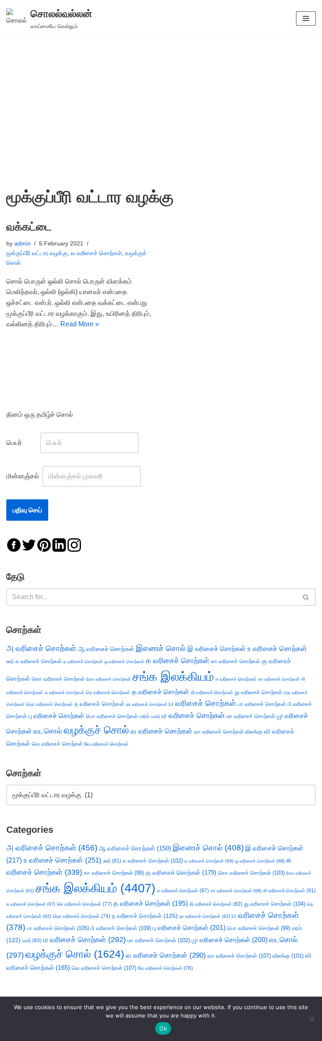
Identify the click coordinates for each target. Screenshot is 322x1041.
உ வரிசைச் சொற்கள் (277, 649)
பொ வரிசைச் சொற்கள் (112, 716)
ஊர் (10, 661)
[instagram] (74, 544)
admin (22, 243)
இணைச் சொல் (161, 648)
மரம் (145, 716)
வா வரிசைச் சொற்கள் (219, 731)
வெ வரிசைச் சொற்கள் (57, 744)
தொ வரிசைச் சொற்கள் (49, 704)
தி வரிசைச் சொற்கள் (212, 692)
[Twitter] (28, 544)
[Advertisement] (161, 99)
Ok (163, 1028)
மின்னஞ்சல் (23, 476)
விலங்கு (253, 731)
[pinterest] (44, 544)
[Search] (306, 597)
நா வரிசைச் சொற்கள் (146, 704)
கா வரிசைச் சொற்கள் (235, 661)
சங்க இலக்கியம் (173, 676)
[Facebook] (13, 544)
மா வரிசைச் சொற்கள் (250, 716)
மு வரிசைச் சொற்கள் (229, 939)
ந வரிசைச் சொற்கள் (100, 704)
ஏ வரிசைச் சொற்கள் (83, 661)
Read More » (79, 324)
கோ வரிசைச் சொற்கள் (108, 679)
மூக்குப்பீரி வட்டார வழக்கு (37, 253)
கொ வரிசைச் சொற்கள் (58, 679)
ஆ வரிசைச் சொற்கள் (106, 649)
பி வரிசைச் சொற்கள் (121, 928)
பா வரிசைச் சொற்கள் (262, 704)
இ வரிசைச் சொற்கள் (216, 648)
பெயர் (22, 442)
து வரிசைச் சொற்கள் (258, 692)
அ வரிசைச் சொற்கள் (41, 648)
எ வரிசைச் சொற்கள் (39, 661)
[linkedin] (59, 544)
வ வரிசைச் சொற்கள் (96, 253)
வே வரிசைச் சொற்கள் (106, 744)
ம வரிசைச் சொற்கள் (193, 715)
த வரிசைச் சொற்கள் (160, 691)
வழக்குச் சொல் (96, 730)
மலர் (155, 716)
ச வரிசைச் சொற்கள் (236, 679)
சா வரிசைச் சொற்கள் (279, 679)
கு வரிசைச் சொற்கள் (180, 872)
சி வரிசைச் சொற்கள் (289, 891)
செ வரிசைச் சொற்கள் (108, 692)
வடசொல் (48, 731)
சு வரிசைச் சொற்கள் (64, 692)
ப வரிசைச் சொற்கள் (202, 703)
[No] (311, 1019)
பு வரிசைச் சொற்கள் (56, 715)
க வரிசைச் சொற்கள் (177, 660)
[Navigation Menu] (306, 18)
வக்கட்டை (29, 226)
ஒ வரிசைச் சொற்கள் (124, 661)
